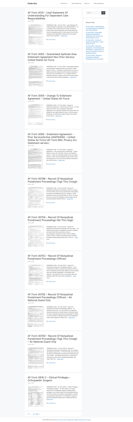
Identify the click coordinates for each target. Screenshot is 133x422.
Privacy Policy (82, 419)
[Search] (103, 12)
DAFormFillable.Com (99, 3)
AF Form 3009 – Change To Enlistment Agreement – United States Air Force (50, 97)
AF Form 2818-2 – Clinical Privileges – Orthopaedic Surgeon (49, 379)
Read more (64, 35)
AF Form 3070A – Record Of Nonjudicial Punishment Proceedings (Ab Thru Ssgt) (50, 219)
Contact (89, 419)
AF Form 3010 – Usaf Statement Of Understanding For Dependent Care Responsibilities (48, 15)
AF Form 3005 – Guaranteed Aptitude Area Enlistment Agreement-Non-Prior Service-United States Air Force (52, 57)
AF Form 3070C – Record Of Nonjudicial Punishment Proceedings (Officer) (50, 257)
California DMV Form (77, 3)
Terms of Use (62, 419)
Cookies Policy (70, 419)
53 (34, 414)
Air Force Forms (51, 39)
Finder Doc (32, 3)
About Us (56, 419)
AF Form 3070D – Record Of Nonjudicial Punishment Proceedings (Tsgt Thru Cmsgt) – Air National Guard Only (52, 338)
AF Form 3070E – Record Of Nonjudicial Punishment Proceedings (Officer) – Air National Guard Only (50, 297)
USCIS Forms (64, 3)
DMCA (76, 419)
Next (38, 414)
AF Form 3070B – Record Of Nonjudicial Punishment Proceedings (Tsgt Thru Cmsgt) (52, 180)
